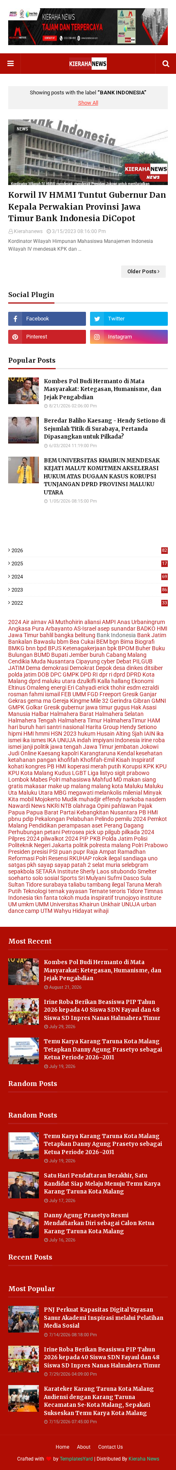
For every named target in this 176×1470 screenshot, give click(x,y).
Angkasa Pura (26, 628)
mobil (27, 799)
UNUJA (131, 904)
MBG (60, 792)
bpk (112, 648)
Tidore (135, 891)
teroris (117, 891)
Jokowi (149, 746)
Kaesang (49, 753)
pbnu (14, 819)
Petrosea (72, 832)
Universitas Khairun (74, 904)
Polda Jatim (117, 838)
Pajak (145, 805)
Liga (93, 773)
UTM (46, 911)
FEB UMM (73, 694)
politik (80, 845)
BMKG (16, 648)
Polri (137, 845)
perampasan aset (80, 825)
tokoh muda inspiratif (86, 897)
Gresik (52, 707)
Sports (68, 878)
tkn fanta (46, 897)
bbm (62, 641)
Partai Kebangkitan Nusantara (99, 812)
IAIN (149, 733)
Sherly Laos (94, 871)
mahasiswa (76, 779)
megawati (80, 792)
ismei (14, 746)
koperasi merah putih (94, 766)
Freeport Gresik (118, 694)
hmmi (42, 733)
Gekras (17, 700)
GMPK (16, 707)
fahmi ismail (44, 694)
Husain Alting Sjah (120, 733)
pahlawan (124, 805)
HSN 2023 (64, 733)
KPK (148, 766)
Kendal (126, 753)
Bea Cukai (82, 641)
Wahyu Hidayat (73, 911)
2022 (89, 603)
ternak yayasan (68, 891)
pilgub (112, 832)
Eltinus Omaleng (29, 687)
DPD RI (89, 674)
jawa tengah (66, 746)
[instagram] (129, 337)
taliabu (77, 884)
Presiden (19, 851)
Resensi (58, 858)
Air (26, 622)
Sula (145, 878)
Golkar (34, 707)
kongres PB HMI (45, 766)
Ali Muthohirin (65, 622)
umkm (26, 904)
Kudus (62, 773)
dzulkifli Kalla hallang (103, 681)
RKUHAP (80, 858)
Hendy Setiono (138, 727)
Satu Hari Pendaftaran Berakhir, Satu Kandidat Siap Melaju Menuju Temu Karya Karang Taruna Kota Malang (102, 1183)
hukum (86, 733)
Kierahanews (28, 231)
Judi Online (22, 753)
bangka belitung (74, 635)
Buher (143, 648)
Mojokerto (48, 799)
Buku (158, 648)
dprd (119, 674)
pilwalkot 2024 (59, 838)
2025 (89, 563)
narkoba (133, 799)
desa (119, 668)
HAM (153, 720)
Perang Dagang (124, 825)
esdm (134, 687)
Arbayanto (58, 628)
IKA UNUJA (61, 740)
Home (62, 1447)
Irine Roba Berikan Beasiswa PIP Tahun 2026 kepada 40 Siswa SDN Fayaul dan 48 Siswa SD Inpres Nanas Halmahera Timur (102, 1010)
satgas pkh (22, 865)
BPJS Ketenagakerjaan (77, 648)
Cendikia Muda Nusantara (41, 661)
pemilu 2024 (130, 819)
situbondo (123, 871)
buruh (97, 655)
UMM (42, 904)
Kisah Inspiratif (135, 760)
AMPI (109, 622)
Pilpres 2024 (24, 838)
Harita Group (102, 727)
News (38, 805)
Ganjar (148, 694)
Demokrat (82, 668)
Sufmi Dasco (123, 878)
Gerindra (121, 700)
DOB (43, 674)
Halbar (40, 714)
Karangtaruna (98, 753)
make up (59, 786)
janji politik (36, 746)
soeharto (19, 878)
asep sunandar (116, 628)
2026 (89, 550)
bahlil (46, 635)
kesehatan (149, 753)
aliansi (92, 622)
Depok (104, 668)
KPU (161, 766)
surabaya (55, 884)
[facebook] (47, 319)
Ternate (98, 891)
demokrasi (55, 668)
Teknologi (35, 891)
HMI (28, 733)
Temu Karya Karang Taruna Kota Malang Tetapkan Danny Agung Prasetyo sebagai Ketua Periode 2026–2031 (103, 1049)
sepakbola (21, 871)
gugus (122, 707)
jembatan (127, 746)
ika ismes (34, 740)
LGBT (79, 773)
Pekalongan (50, 819)
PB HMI (148, 812)
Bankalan (20, 641)
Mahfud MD (107, 779)
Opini (103, 805)
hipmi (15, 733)
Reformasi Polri (27, 858)
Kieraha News (144, 1459)
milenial (132, 792)
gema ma (39, 700)
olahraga (84, 805)
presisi (40, 851)
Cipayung (88, 661)
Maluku (133, 786)
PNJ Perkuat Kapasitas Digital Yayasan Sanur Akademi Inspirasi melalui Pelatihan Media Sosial (103, 1317)
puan (65, 851)
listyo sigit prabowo (124, 773)
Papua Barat (42, 812)
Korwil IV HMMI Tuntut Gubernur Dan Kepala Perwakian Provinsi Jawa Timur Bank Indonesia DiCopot (87, 206)
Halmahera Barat (72, 714)
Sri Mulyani (92, 878)
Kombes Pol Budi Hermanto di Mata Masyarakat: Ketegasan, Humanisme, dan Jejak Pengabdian (102, 389)
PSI (53, 851)
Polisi (140, 838)
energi (58, 687)
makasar (35, 786)
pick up (95, 832)
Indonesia (127, 740)
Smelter (147, 871)
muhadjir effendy (100, 799)
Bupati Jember (69, 655)
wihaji (101, 911)
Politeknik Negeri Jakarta (40, 845)
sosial (51, 878)
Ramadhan (131, 851)
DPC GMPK (64, 674)
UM (12, 904)
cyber (108, 661)
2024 (89, 577)
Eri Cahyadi (82, 687)
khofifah (68, 760)
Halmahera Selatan (119, 714)
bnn (31, 648)
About (83, 1447)
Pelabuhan (80, 819)
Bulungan (20, 655)
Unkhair (110, 904)
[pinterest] (47, 337)
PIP (83, 838)
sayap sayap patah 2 (64, 865)
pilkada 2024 (138, 832)
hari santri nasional (60, 727)
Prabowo (156, 845)
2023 (89, 590)
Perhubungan (25, 832)
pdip (28, 819)
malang (80, 786)
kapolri (70, 753)
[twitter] (129, 319)
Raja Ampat (101, 851)
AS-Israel (85, 628)
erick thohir (111, 687)
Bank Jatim (151, 635)
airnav (39, 622)
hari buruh (21, 727)
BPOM (126, 648)
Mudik (69, 799)
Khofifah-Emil (97, 760)
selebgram (135, 865)
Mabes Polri (45, 779)
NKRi (53, 805)
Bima (126, 641)
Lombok (18, 779)
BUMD (42, 655)
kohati (16, 766)
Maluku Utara (35, 792)
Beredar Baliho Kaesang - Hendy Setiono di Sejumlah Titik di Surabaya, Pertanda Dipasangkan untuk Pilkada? (104, 428)
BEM (102, 641)
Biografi (145, 641)
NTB (66, 805)
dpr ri (105, 674)
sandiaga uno (140, 858)
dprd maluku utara (52, 681)
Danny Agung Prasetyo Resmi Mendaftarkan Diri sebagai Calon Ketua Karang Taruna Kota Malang (99, 1223)
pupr (79, 851)
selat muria (106, 865)
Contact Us (110, 1447)
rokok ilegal (107, 858)
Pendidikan (43, 825)
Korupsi (132, 766)
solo (37, 878)
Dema (33, 668)
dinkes (134, 668)
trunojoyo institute (138, 897)
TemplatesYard (76, 1459)
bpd (42, 648)
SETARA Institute (57, 871)
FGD (92, 694)
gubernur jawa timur (87, 707)
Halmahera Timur (80, 720)
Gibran (141, 700)
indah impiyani (95, 740)
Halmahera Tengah (32, 720)
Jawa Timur (98, 746)
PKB (95, 838)
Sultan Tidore (25, 884)
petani (52, 832)
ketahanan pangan (32, 760)
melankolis (108, 792)
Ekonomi (142, 681)
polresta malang (110, 845)
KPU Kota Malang (30, 773)
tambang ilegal (106, 884)
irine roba (153, 740)
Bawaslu (45, 641)
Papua (16, 812)
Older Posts (141, 271)
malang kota (107, 786)
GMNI (158, 700)
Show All (88, 103)
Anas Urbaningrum (141, 622)
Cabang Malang (126, 655)
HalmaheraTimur (124, 720)
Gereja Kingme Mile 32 (80, 700)
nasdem (155, 799)
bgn (114, 641)
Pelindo (104, 819)
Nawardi (19, 805)
